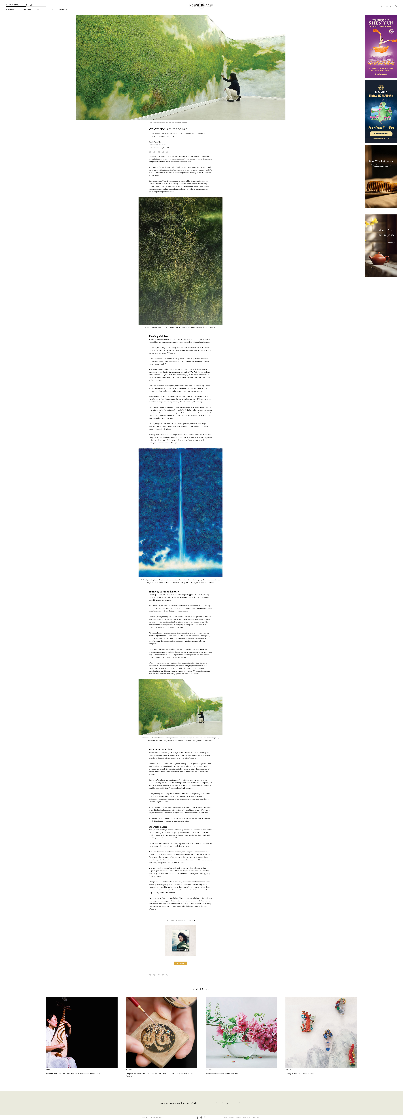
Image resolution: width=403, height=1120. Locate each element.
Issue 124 (184, 122)
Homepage (11, 9)
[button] (180, 963)
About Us (238, 1117)
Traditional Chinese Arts (165, 122)
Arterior (63, 9)
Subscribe (26, 9)
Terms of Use (246, 1117)
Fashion (129, 1070)
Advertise (231, 1117)
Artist (151, 122)
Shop (29, 5)
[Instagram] (205, 1117)
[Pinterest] (201, 1117)
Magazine (178, 122)
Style (50, 9)
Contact (225, 1117)
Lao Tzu (173, 170)
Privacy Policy (256, 1117)
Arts (39, 9)
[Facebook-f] (198, 1117)
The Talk (209, 1070)
